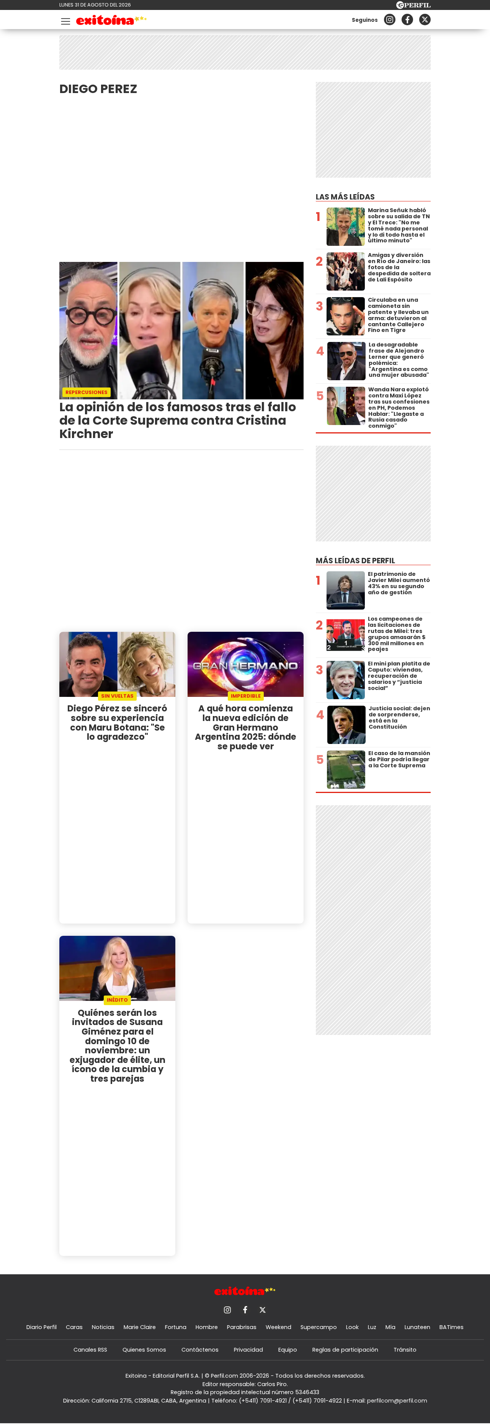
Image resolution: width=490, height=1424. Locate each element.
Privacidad (248, 1350)
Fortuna (175, 1327)
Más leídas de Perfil (355, 561)
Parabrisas (241, 1327)
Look (352, 1327)
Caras (74, 1327)
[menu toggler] (64, 20)
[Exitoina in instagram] (389, 19)
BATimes (451, 1327)
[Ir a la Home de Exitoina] (111, 21)
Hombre (207, 1327)
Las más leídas (345, 197)
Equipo (287, 1350)
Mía (390, 1327)
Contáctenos (200, 1350)
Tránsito (405, 1350)
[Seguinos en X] (425, 19)
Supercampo (319, 1327)
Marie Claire (140, 1327)
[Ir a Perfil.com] (413, 6)
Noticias (103, 1327)
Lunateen (417, 1327)
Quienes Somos (144, 1350)
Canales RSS (90, 1350)
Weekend (278, 1327)
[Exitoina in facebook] (407, 19)
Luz (372, 1327)
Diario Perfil (41, 1327)
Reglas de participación (345, 1350)
